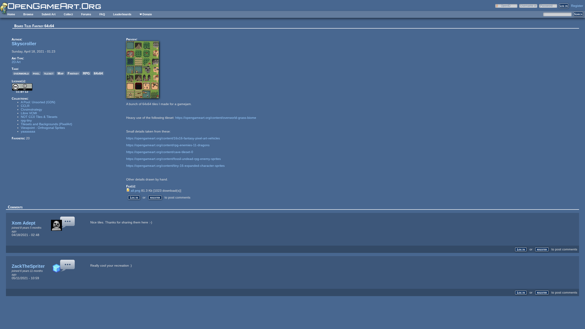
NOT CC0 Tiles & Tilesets (39, 117)
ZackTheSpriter (28, 266)
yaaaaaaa (28, 131)
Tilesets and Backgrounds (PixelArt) (46, 124)
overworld (21, 73)
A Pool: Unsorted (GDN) (38, 102)
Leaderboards (122, 14)
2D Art (16, 62)
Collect (68, 14)
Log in (134, 197)
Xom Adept (23, 223)
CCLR (25, 106)
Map (61, 73)
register (155, 197)
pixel (36, 73)
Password (546, 5)
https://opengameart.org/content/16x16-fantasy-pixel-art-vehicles (173, 138)
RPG (86, 73)
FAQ (102, 14)
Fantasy (73, 73)
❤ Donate (146, 14)
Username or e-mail (528, 5)
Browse (28, 14)
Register (577, 6)
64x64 (98, 73)
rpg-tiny (26, 120)
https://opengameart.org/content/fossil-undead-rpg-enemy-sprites (173, 159)
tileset (48, 73)
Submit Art (49, 14)
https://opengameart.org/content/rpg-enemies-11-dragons (168, 145)
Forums (86, 14)
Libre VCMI (29, 113)
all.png (135, 190)
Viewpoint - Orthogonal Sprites (43, 128)
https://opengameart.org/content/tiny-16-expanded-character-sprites (175, 165)
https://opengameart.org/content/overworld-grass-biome (215, 117)
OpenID (506, 5)
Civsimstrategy (31, 109)
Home (11, 14)
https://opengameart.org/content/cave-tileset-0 (159, 152)
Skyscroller (24, 43)
